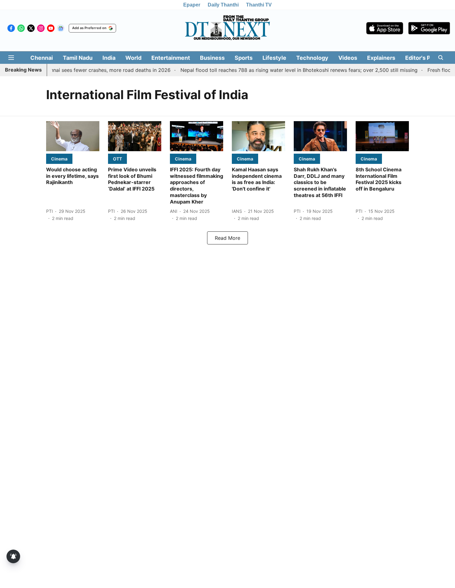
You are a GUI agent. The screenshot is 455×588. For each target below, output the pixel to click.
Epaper (191, 4)
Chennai (41, 58)
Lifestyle (274, 58)
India (108, 58)
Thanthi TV (259, 4)
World (133, 58)
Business (212, 58)
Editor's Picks (423, 58)
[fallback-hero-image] (72, 136)
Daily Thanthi (223, 4)
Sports (244, 58)
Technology (312, 58)
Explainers (381, 58)
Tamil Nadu (78, 58)
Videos (347, 58)
